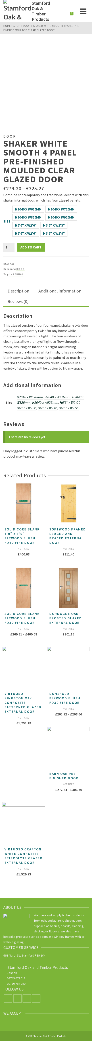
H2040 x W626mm (28, 209)
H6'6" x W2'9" (54, 233)
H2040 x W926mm (61, 217)
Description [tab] (18, 291)
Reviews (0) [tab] (18, 301)
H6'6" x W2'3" (54, 225)
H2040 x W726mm (61, 209)
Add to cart (31, 247)
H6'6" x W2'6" (26, 233)
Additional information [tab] (59, 291)
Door (20, 269)
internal (16, 274)
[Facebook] (8, 998)
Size (6, 221)
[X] (17, 998)
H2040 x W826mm (28, 217)
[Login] (64, 11)
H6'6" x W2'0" (26, 225)
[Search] (55, 11)
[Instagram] (27, 998)
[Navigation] (83, 11)
